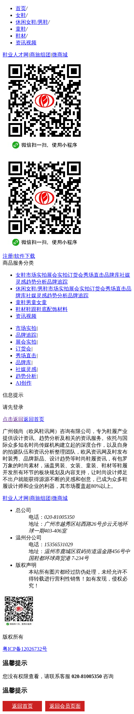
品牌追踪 (57, 282)
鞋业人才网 (16, 54)
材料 (62, 309)
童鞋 (21, 29)
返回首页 (33, 419)
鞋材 (21, 36)
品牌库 (112, 275)
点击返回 (13, 419)
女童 (41, 302)
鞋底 (41, 309)
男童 (31, 302)
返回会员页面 (65, 706)
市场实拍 (36, 275)
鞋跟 (31, 309)
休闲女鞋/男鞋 (32, 22)
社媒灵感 (36, 295)
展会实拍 (57, 275)
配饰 (52, 309)
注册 (8, 256)
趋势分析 (36, 282)
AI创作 (24, 383)
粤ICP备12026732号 (25, 649)
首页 (21, 8)
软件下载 (24, 256)
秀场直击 (93, 275)
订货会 (75, 275)
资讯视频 (26, 42)
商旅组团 (40, 54)
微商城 (60, 54)
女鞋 (21, 15)
